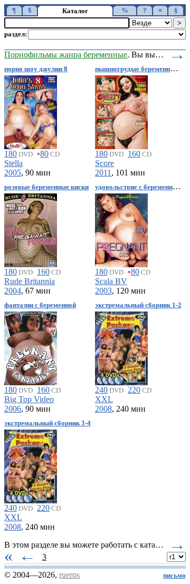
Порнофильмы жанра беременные (65, 54)
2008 (103, 408)
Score (104, 163)
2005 (12, 172)
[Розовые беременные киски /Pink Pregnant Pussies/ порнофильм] (30, 228)
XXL (104, 399)
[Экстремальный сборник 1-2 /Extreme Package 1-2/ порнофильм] (121, 346)
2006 (12, 408)
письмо (174, 575)
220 (134, 389)
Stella (13, 163)
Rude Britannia (29, 281)
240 (101, 389)
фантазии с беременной (40, 305)
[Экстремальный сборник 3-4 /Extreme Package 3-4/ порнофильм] (30, 464)
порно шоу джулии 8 (36, 69)
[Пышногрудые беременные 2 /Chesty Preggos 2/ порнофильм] (121, 110)
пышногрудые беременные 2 (139, 69)
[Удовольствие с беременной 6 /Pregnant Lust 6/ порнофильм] (121, 228)
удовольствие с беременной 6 (140, 187)
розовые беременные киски (46, 187)
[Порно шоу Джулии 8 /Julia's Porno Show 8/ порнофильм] (30, 110)
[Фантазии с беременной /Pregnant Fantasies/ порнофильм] (30, 346)
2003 (103, 290)
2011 (103, 172)
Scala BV (111, 281)
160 (134, 153)
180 (10, 153)
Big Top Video (29, 399)
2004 (12, 290)
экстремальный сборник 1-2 (138, 305)
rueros (69, 574)
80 (44, 153)
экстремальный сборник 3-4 (47, 423)
